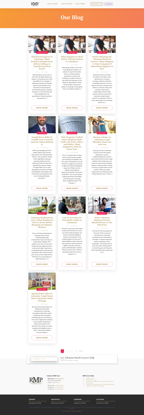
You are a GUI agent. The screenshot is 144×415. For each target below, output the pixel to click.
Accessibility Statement (76, 411)
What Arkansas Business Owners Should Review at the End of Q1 (102, 221)
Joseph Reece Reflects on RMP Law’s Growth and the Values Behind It (42, 140)
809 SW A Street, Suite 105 (59, 401)
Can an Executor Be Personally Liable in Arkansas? (72, 220)
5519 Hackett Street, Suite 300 (37, 401)
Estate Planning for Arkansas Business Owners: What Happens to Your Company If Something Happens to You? (102, 63)
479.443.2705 (58, 378)
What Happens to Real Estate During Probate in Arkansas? (72, 59)
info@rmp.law (56, 382)
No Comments (44, 72)
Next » (81, 351)
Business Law (90, 378)
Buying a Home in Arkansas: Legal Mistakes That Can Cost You (102, 140)
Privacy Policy (65, 411)
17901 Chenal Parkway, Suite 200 (105, 401)
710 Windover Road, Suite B (82, 401)
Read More (42, 108)
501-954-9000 (59, 389)
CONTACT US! (39, 359)
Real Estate (89, 383)
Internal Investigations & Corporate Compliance (100, 381)
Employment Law (91, 380)
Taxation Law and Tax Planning (95, 386)
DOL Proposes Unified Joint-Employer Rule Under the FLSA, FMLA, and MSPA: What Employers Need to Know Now (71, 143)
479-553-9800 (60, 385)
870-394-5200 (59, 387)
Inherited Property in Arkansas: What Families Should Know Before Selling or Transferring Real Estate (42, 63)
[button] (52, 3)
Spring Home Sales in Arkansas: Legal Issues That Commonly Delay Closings (42, 297)
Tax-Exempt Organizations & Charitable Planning (100, 384)
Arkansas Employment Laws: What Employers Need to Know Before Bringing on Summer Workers (42, 222)
